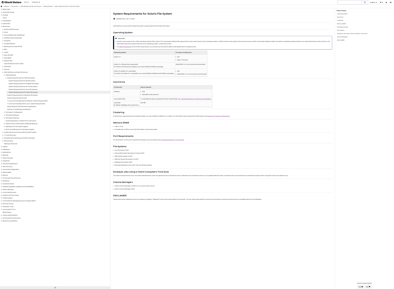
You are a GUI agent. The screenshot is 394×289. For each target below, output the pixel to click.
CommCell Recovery (9, 192)
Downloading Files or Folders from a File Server (21, 121)
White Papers (7, 212)
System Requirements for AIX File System (22, 81)
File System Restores (12, 118)
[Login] (391, 2)
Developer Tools (8, 207)
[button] (365, 2)
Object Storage (8, 158)
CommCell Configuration (11, 169)
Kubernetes (6, 24)
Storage (5, 15)
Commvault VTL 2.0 (9, 209)
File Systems (340, 30)
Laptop (5, 147)
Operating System (342, 14)
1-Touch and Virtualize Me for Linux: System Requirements (26, 104)
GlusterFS (7, 41)
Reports (5, 175)
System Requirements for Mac (17, 98)
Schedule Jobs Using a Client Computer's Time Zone (352, 33)
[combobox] (349, 2)
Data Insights (7, 172)
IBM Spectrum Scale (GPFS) (13, 46)
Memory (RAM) (341, 24)
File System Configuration (14, 112)
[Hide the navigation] (55, 287)
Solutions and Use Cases (11, 195)
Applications (7, 152)
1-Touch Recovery (10, 135)
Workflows (6, 181)
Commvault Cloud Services (12, 178)
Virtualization (7, 21)
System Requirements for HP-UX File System (23, 86)
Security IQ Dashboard (10, 164)
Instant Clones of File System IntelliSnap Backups (22, 124)
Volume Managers (342, 37)
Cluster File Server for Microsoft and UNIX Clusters (20, 132)
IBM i (5, 49)
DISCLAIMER (340, 40)
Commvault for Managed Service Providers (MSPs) (19, 201)
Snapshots (6, 161)
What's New (6, 9)
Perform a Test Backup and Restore (19, 109)
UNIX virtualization (125, 47)
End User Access (8, 204)
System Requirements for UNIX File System (21, 78)
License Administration (10, 215)
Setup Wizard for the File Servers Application (21, 106)
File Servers (6, 26)
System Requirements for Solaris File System (23, 92)
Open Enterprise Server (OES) (13, 64)
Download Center (8, 184)
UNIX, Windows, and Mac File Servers (16, 72)
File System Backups (12, 115)
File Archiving (8, 141)
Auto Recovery (7, 167)
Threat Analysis (8, 198)
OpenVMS (7, 66)
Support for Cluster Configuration (218, 116)
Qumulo (6, 69)
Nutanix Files (8, 61)
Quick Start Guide (8, 12)
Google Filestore (9, 44)
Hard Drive (340, 17)
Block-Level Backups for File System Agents (20, 129)
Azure (6, 32)
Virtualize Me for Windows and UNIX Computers (19, 138)
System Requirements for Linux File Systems (23, 89)
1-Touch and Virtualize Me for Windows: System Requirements (27, 101)
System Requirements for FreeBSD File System (24, 84)
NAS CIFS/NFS (8, 55)
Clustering (340, 20)
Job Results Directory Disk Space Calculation (196, 99)
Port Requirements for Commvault (172, 140)
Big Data (5, 155)
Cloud (5, 18)
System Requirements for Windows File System (22, 95)
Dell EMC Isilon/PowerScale (13, 38)
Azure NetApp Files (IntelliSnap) (14, 35)
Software (6, 6)
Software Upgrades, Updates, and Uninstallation (18, 187)
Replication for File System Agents (17, 127)
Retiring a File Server (10, 144)
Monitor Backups (8, 189)
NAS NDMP (7, 58)
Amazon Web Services (11, 29)
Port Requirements (342, 27)
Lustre (6, 52)
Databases (6, 149)
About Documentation (10, 221)
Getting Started (11, 75)
